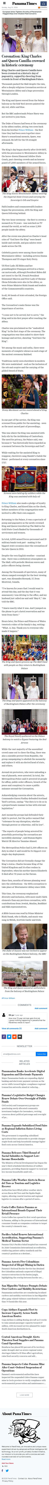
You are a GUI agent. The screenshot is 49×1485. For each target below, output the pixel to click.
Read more (6, 1459)
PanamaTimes (24, 3)
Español (44, 7)
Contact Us (22, 1478)
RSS (6, 1466)
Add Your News (8, 1463)
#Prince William (8, 998)
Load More (24, 1395)
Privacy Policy (7, 1481)
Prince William (26, 130)
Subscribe (41, 1054)
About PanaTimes (35, 1478)
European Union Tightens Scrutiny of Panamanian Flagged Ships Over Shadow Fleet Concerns (22, 13)
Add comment (41, 1008)
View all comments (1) (12, 1028)
